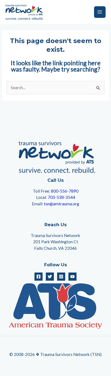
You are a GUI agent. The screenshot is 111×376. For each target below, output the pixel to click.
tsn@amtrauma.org (61, 203)
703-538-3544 (61, 197)
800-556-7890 (64, 191)
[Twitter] (50, 277)
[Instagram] (61, 277)
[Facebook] (38, 277)
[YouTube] (72, 277)
